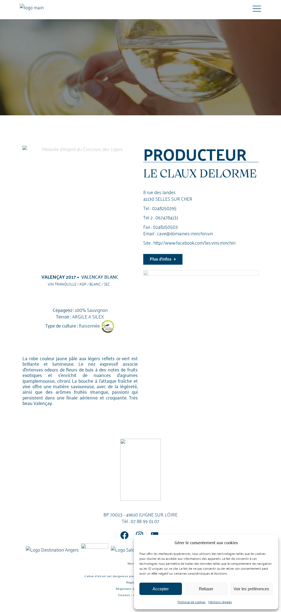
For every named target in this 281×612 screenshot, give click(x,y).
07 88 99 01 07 (145, 520)
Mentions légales (220, 602)
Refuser (206, 588)
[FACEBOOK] (124, 535)
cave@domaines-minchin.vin (185, 233)
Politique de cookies (192, 602)
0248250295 (164, 207)
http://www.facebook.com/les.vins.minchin (194, 242)
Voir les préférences (251, 588)
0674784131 (166, 217)
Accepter (161, 588)
